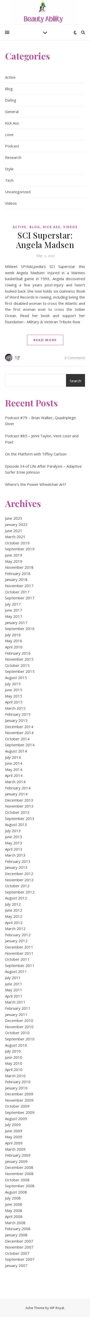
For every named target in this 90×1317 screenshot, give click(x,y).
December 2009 (19, 1093)
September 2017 (19, 597)
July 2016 (13, 634)
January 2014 (16, 793)
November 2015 (19, 659)
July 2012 (13, 904)
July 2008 (13, 1197)
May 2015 (13, 695)
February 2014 (17, 787)
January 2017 (16, 622)
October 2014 (17, 738)
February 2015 (17, 714)
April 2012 (13, 922)
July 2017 (13, 604)
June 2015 (13, 689)
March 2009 (15, 1149)
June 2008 (13, 1204)
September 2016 (19, 628)
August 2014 (16, 751)
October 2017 (17, 591)
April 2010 (13, 1069)
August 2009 (16, 1118)
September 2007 (19, 1259)
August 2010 (16, 1045)
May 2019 (13, 561)
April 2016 (13, 646)
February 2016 (17, 653)
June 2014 (13, 763)
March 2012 (15, 928)
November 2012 (19, 879)
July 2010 (13, 1051)
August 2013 (16, 824)
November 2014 (19, 732)
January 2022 (16, 524)
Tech (9, 180)
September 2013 (19, 818)
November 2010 (19, 1026)
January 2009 (16, 1161)
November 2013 (19, 806)
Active (10, 77)
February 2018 (17, 573)
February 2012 (17, 934)
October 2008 (17, 1179)
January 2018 (16, 579)
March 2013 (15, 855)
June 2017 (13, 610)
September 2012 (19, 891)
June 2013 (13, 836)
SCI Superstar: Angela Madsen (45, 240)
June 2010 (13, 1057)
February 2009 (17, 1155)
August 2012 (16, 897)
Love (9, 134)
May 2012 (13, 916)
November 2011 (19, 953)
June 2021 (13, 530)
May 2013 (13, 842)
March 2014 (15, 781)
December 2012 (19, 873)
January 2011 (16, 1014)
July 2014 (13, 757)
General (11, 111)
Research (13, 157)
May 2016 (13, 640)
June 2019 (13, 555)
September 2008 (19, 1185)
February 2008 (17, 1228)
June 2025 (13, 518)
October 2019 (17, 542)
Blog (9, 88)
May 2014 (13, 769)
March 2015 (15, 708)
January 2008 (16, 1234)
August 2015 (16, 677)
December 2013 (19, 800)
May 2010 (13, 1063)
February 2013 (17, 861)
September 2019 (19, 548)
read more (45, 340)
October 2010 (17, 1032)
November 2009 (19, 1100)
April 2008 (13, 1216)
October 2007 (17, 1253)
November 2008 (19, 1173)
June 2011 (13, 983)
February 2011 (17, 1008)
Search (75, 380)
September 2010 (19, 1038)
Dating (10, 100)
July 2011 (13, 977)
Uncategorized (17, 191)
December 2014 (19, 726)
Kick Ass (12, 123)
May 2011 (13, 989)
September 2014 (19, 744)
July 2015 (13, 683)
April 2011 (13, 996)
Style (9, 168)
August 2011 (16, 971)
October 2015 (17, 665)
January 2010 (16, 1087)
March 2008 (15, 1222)
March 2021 (15, 536)
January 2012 (16, 940)
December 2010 (19, 1020)
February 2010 (17, 1081)
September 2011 (19, 965)
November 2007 (19, 1247)
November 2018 (19, 567)
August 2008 (16, 1192)
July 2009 (13, 1124)
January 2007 (16, 1265)
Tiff (17, 357)
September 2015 (19, 671)
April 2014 (13, 775)
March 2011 (15, 1002)
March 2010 (15, 1075)
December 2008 (19, 1167)
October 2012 (17, 885)
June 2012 (13, 910)
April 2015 (13, 701)
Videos (11, 203)
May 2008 (13, 1210)
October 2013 (17, 812)
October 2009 (17, 1106)
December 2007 (19, 1241)
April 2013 (13, 849)
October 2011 (17, 959)
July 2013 (13, 830)
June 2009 (13, 1130)
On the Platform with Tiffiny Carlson (35, 453)
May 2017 (13, 616)
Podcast (12, 145)
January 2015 (16, 720)
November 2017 (19, 585)
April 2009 (13, 1142)
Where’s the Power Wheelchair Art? (35, 484)
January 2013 (16, 867)
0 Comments (74, 357)
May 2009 (13, 1136)
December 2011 (19, 946)
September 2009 (19, 1112)
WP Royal (57, 1308)
